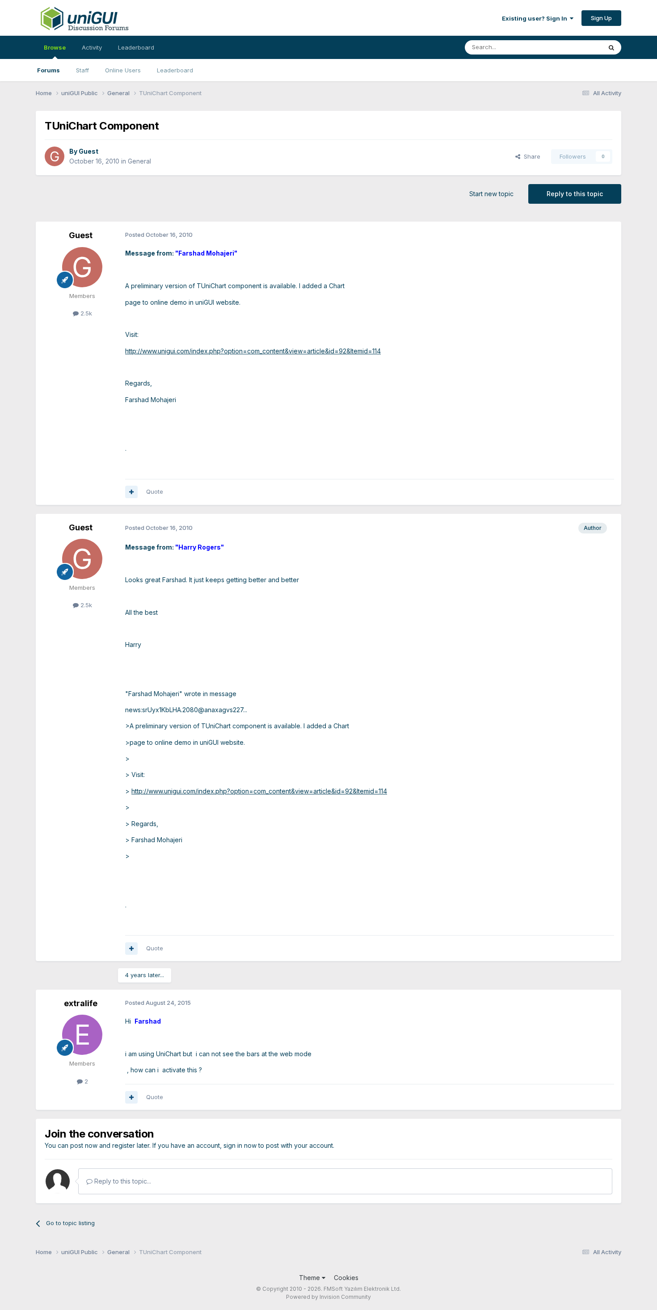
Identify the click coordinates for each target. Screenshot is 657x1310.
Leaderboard (175, 70)
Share (530, 156)
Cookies (346, 1277)
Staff (82, 70)
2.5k (85, 313)
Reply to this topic (575, 193)
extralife (80, 1003)
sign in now (240, 1145)
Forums (48, 70)
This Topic (575, 47)
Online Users (123, 70)
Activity (92, 47)
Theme (310, 1277)
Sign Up (601, 17)
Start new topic (491, 193)
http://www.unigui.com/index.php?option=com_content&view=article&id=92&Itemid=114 (253, 351)
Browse (55, 47)
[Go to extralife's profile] (82, 1035)
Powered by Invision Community (328, 1296)
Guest (88, 151)
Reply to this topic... (122, 1181)
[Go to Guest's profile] (54, 156)
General (139, 161)
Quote (154, 491)
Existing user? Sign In (536, 18)
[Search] (611, 47)
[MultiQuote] (131, 492)
